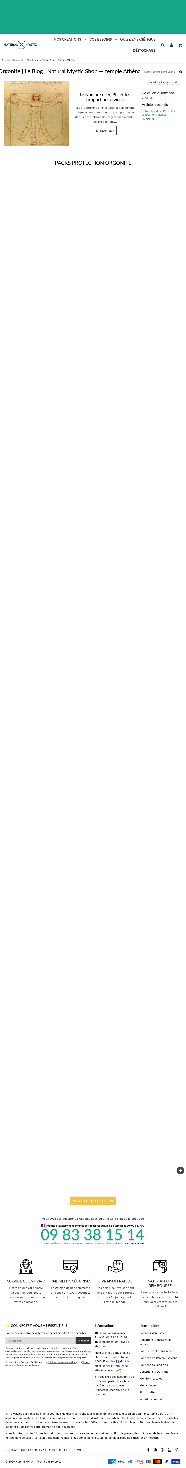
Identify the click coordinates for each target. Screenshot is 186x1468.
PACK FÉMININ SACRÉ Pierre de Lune (93, 831)
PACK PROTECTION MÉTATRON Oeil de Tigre (93, 1002)
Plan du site (147, 1392)
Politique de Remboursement (158, 1357)
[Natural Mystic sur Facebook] (148, 1450)
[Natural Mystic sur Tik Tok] (176, 1450)
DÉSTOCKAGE (144, 50)
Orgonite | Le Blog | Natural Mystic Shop (33, 60)
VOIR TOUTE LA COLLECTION (93, 1201)
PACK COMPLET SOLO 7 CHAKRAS (93, 490)
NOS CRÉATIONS (67, 39)
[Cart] (180, 45)
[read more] (36, 114)
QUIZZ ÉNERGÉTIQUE (137, 39)
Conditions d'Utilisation (155, 1371)
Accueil (6, 60)
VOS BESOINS (100, 39)
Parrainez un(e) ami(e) (153, 1333)
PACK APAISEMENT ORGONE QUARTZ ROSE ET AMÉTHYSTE (93, 661)
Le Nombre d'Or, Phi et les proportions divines (105, 97)
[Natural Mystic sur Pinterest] (156, 1450)
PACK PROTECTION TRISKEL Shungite (93, 1173)
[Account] (171, 45)
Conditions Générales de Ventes (155, 1342)
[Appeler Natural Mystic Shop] (93, 1244)
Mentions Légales (151, 1378)
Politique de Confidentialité (157, 1351)
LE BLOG (75, 1450)
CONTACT (12, 1450)
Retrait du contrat (151, 1399)
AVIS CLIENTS (58, 1450)
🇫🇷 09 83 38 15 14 (33, 1450)
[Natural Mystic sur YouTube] (170, 1450)
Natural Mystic (25, 1461)
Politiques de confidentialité (62, 1362)
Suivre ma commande (112, 1333)
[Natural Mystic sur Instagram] (163, 1450)
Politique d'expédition (154, 1364)
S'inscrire (83, 1340)
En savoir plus (105, 130)
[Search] (163, 45)
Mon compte (148, 1385)
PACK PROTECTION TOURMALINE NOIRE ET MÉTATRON (93, 319)
